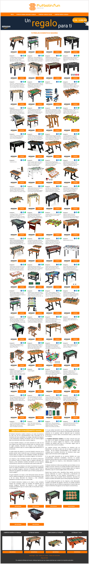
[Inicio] (44, 11)
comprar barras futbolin (61, 14)
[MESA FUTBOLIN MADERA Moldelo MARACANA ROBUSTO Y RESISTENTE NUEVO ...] (35, 497)
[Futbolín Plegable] (35, 356)
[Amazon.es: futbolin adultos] (53, 497)
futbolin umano (34, 532)
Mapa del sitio (44, 557)
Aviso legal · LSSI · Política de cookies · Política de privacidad (44, 555)
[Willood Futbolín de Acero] (71, 226)
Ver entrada (18, 506)
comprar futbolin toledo (45, 14)
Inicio (12, 14)
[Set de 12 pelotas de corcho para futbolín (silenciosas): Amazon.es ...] (71, 497)
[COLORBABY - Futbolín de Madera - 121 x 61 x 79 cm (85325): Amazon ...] (18, 515)
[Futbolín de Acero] (53, 69)
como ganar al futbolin (55, 532)
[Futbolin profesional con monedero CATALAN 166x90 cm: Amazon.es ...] (35, 515)
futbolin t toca (77, 532)
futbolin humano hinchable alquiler (26, 14)
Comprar (22, 52)
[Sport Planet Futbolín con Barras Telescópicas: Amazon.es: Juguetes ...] (18, 497)
